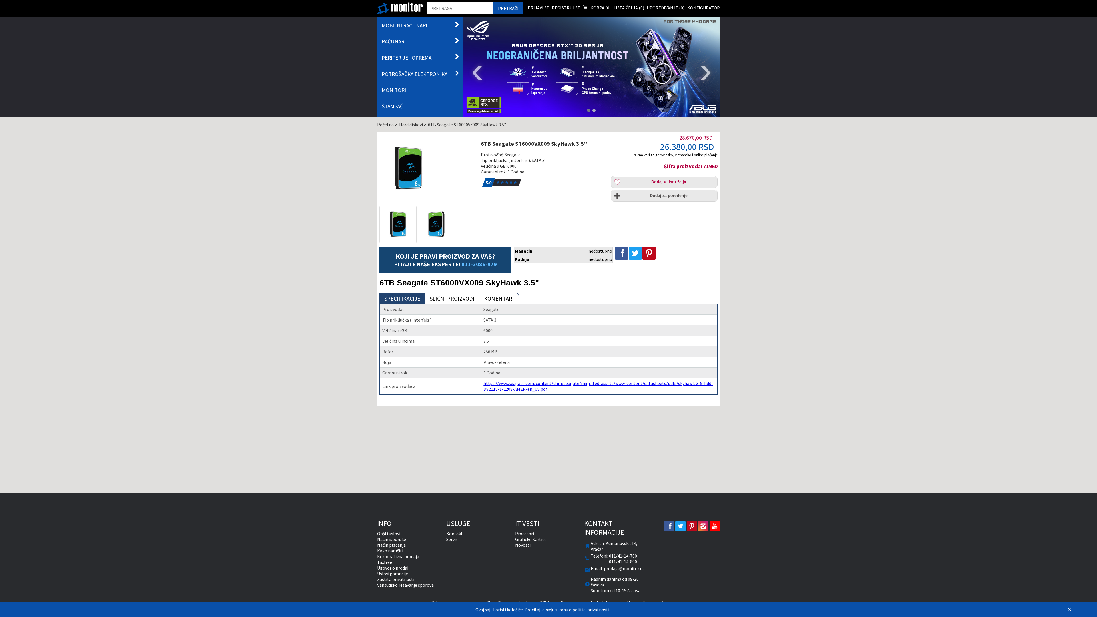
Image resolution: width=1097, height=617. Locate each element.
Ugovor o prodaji (393, 568)
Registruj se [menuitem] (566, 8)
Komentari (499, 298)
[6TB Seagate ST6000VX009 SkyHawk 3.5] (426, 168)
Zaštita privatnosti (395, 579)
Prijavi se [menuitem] (538, 8)
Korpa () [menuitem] (600, 8)
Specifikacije (402, 298)
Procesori (524, 533)
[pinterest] (692, 526)
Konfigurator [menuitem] (703, 8)
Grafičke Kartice (531, 539)
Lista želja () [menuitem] (629, 8)
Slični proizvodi (452, 298)
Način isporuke (391, 539)
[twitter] (680, 526)
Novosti (523, 545)
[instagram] (703, 526)
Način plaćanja (391, 545)
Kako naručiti (390, 551)
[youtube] (715, 526)
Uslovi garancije (392, 573)
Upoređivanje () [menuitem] (665, 8)
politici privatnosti (590, 609)
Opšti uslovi (388, 533)
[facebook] (669, 526)
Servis (452, 539)
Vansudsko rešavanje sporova (405, 585)
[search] (460, 8)
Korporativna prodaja (398, 556)
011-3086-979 (479, 264)
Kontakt (454, 533)
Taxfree (384, 562)
